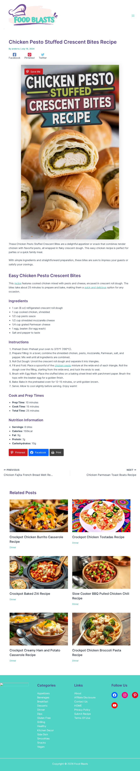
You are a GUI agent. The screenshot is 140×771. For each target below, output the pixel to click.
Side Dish (42, 734)
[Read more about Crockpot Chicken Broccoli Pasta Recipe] (101, 628)
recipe (17, 283)
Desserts (42, 705)
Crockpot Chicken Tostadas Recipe (98, 537)
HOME (78, 705)
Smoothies (43, 738)
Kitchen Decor (45, 730)
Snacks (41, 742)
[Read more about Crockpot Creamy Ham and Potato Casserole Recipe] (39, 628)
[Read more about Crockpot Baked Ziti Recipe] (39, 572)
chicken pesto (63, 365)
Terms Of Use (82, 717)
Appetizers (43, 693)
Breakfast (42, 701)
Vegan (41, 746)
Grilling (41, 722)
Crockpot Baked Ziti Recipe (30, 593)
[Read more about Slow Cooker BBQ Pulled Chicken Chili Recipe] (101, 572)
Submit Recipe (82, 713)
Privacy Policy (82, 709)
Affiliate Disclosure (84, 697)
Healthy (41, 726)
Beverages (43, 697)
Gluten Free (44, 717)
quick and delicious (95, 287)
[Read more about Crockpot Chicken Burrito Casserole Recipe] (39, 515)
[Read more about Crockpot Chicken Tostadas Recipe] (101, 515)
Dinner (13, 547)
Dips (39, 713)
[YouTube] (114, 705)
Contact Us (81, 701)
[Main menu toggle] (133, 15)
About (77, 693)
